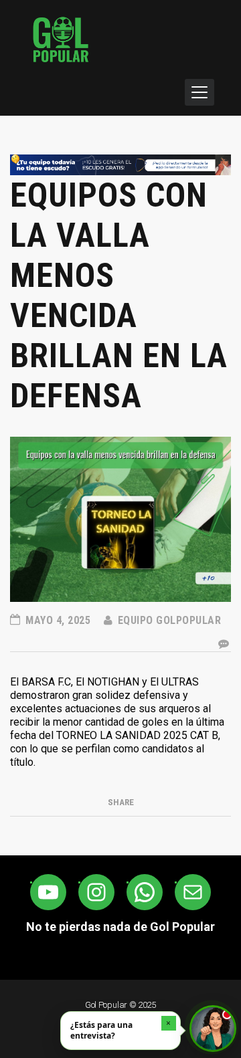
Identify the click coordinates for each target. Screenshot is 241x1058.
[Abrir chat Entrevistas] (212, 1028)
